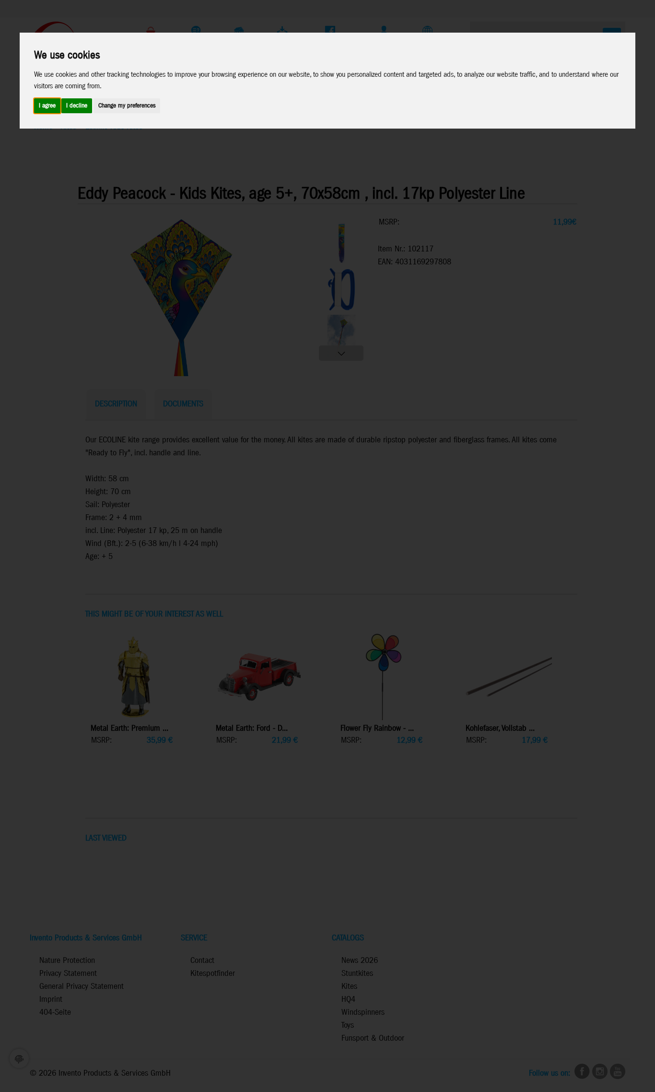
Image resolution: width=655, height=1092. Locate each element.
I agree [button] (47, 105)
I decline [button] (76, 105)
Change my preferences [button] (126, 105)
